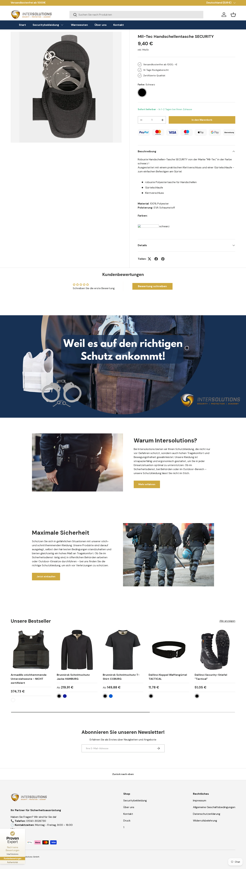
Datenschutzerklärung (206, 814)
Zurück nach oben (123, 774)
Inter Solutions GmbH (29, 856)
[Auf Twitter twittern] (149, 259)
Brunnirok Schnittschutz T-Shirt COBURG (121, 677)
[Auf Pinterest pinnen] (162, 259)
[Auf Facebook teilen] (156, 259)
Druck (127, 820)
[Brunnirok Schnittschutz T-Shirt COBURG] (123, 650)
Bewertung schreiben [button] (152, 286)
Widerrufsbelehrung (205, 820)
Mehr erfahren (146, 484)
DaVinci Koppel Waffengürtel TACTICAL (168, 677)
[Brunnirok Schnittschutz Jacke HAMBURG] (77, 650)
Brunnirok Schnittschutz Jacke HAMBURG (73, 677)
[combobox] (136, 14)
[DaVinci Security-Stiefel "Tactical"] (215, 650)
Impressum (199, 800)
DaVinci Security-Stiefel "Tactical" (211, 677)
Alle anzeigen (227, 621)
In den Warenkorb (202, 119)
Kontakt (128, 814)
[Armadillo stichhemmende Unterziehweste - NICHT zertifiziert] (31, 650)
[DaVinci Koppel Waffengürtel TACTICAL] (169, 650)
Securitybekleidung (135, 800)
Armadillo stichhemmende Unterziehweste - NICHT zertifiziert (29, 679)
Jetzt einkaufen (46, 576)
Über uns (128, 807)
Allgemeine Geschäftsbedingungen (214, 807)
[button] (233, 14)
